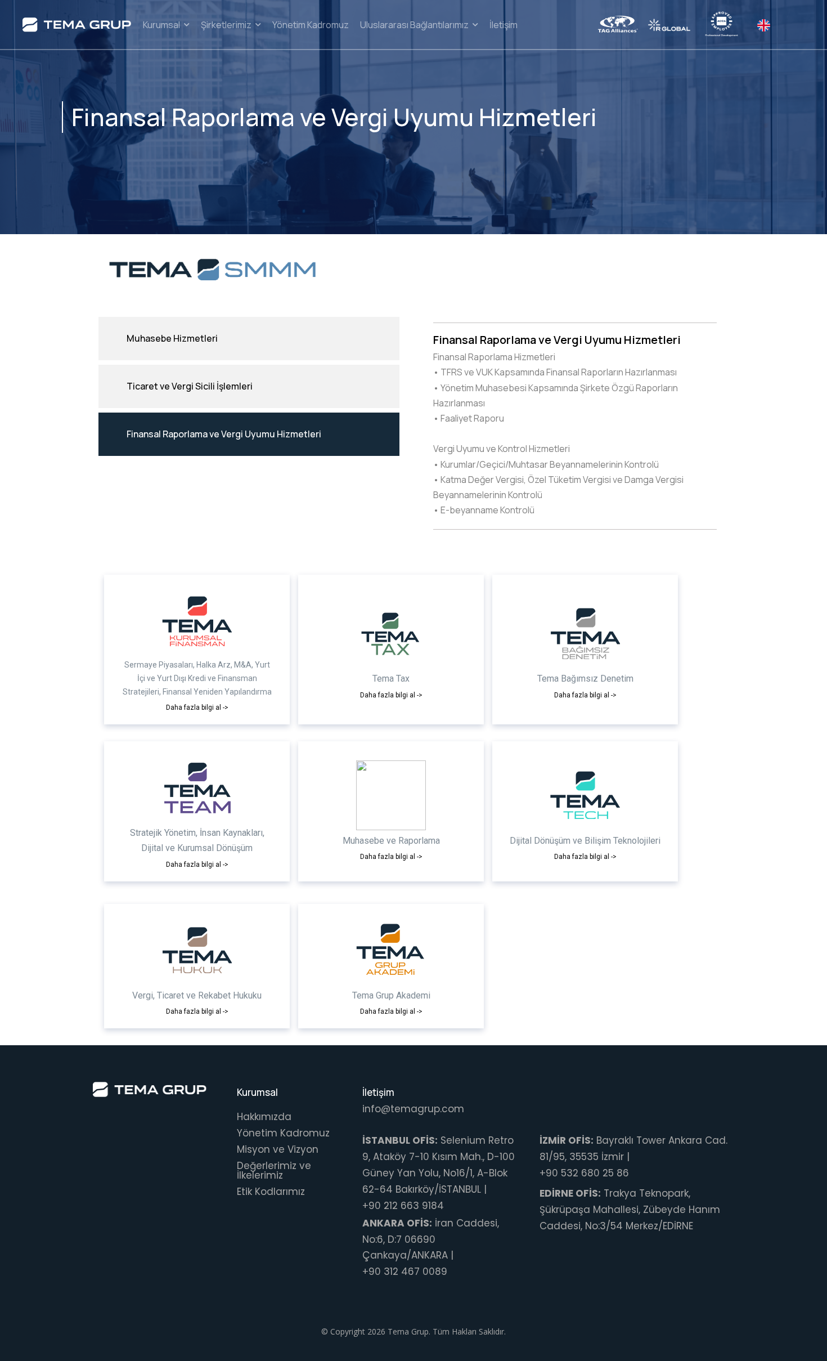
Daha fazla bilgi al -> (197, 707)
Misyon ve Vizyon (277, 1149)
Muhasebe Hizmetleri (172, 338)
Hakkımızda (264, 1116)
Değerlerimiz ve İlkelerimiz (274, 1170)
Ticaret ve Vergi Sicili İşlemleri (190, 386)
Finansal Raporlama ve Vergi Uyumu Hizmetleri (224, 434)
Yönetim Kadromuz (283, 1133)
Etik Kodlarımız (271, 1191)
